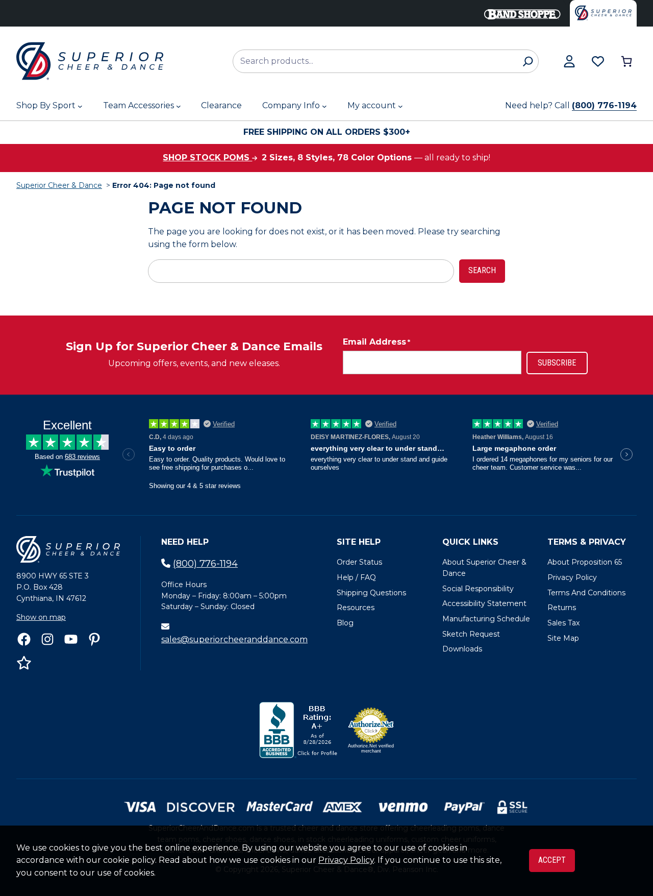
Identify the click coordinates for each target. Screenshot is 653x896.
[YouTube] (71, 639)
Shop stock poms (207, 157)
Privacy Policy (346, 860)
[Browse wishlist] (598, 61)
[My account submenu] (400, 106)
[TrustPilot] (24, 662)
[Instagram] (47, 639)
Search (482, 270)
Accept (552, 860)
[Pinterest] (94, 639)
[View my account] (569, 61)
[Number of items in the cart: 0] (626, 61)
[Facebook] (24, 639)
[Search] (528, 61)
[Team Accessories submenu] (178, 106)
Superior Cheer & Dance (59, 185)
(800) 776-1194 (604, 105)
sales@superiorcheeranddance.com (234, 639)
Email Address (376, 342)
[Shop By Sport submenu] (80, 106)
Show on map (41, 617)
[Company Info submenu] (324, 106)
